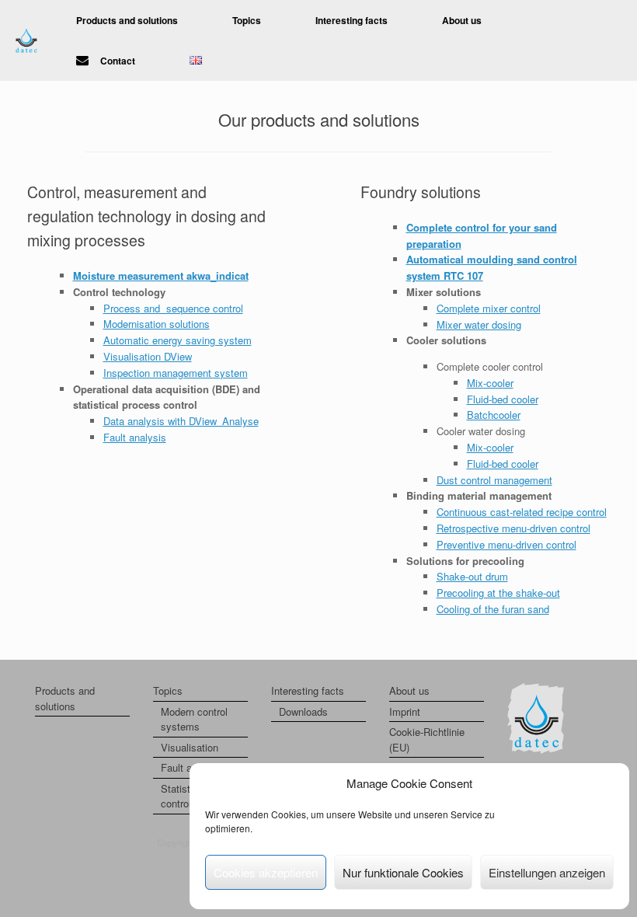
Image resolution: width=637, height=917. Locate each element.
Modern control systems (194, 719)
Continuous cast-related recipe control (522, 511)
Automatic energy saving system (177, 340)
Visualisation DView (147, 356)
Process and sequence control (173, 308)
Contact (117, 61)
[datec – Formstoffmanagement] (26, 41)
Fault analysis (134, 437)
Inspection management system (175, 372)
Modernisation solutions (156, 323)
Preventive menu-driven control (506, 544)
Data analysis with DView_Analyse (181, 420)
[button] (614, 40)
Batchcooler (493, 414)
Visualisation (189, 747)
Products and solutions (127, 20)
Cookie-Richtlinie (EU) (427, 739)
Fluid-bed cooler (502, 399)
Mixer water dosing (479, 324)
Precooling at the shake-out (498, 592)
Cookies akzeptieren (266, 872)
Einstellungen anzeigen (547, 872)
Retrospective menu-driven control (513, 528)
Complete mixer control (489, 308)
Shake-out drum (472, 576)
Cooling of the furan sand (493, 608)
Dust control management (494, 479)
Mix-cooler (490, 382)
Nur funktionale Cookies (403, 872)
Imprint (404, 711)
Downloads (303, 711)
